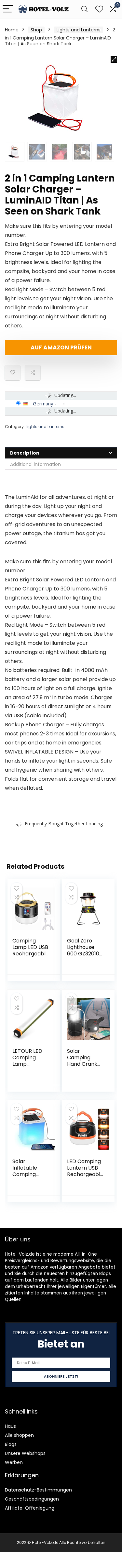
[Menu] (8, 9)
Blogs (11, 1444)
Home (12, 30)
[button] (114, 59)
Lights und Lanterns (79, 30)
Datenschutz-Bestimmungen (38, 1490)
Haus (10, 1426)
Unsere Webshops (25, 1453)
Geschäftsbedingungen (32, 1499)
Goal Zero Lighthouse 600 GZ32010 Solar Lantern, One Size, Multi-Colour (84, 957)
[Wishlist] (99, 9)
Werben (14, 1462)
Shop (36, 30)
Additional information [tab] (35, 464)
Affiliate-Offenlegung (29, 1508)
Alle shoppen (19, 1435)
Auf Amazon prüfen (61, 347)
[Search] (84, 9)
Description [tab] (24, 453)
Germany (43, 403)
